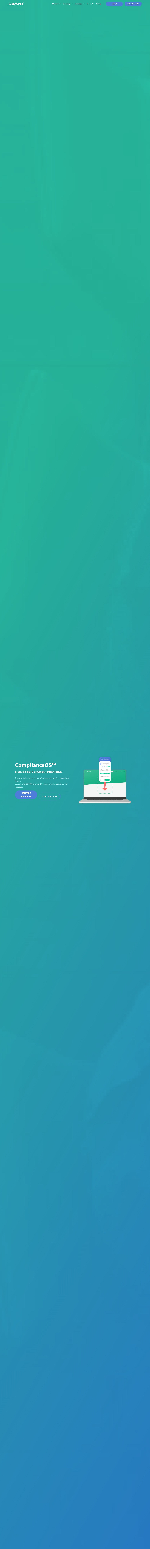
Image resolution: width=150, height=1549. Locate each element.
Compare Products (26, 795)
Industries (78, 4)
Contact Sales (133, 4)
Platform (55, 4)
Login (114, 4)
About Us (90, 4)
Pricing (98, 4)
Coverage (67, 4)
